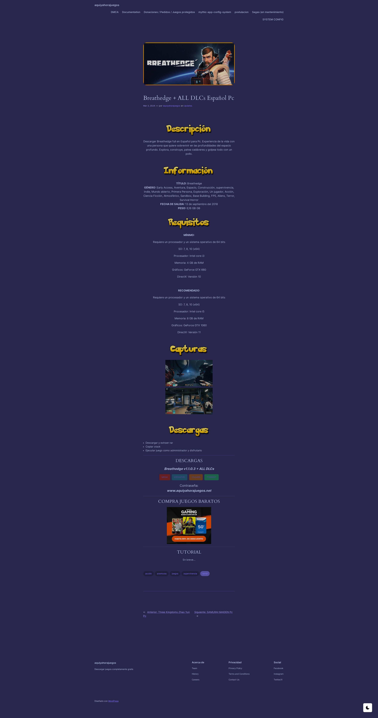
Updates (188, 105)
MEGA (165, 477)
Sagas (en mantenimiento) (268, 12)
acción (148, 573)
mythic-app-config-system (214, 12)
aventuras (162, 573)
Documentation (131, 12)
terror (205, 573)
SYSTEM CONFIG (273, 19)
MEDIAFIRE (179, 477)
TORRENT (211, 477)
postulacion (242, 12)
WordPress (113, 701)
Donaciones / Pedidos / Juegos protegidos (169, 12)
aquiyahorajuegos (106, 5)
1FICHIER (196, 477)
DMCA (115, 12)
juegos (175, 573)
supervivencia (190, 573)
